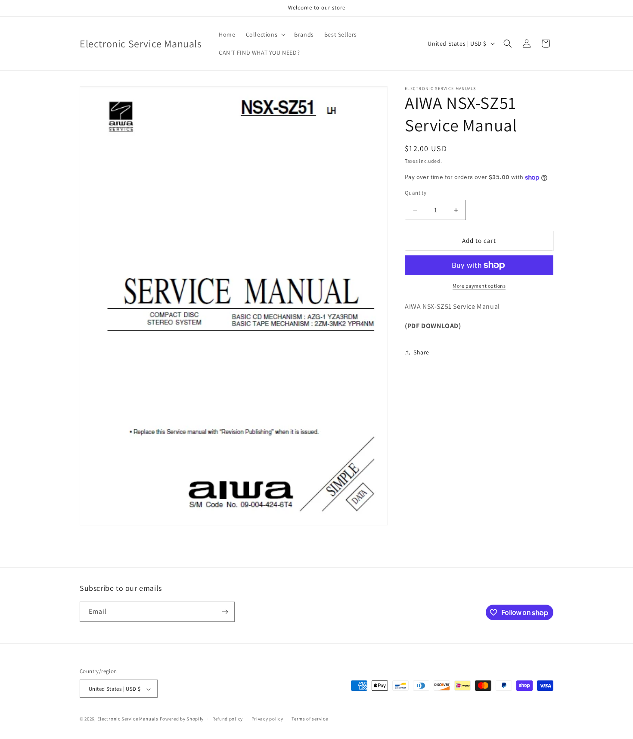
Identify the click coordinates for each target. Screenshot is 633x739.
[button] (265, 34)
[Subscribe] (224, 612)
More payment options (479, 286)
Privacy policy (267, 719)
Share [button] (421, 352)
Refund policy (227, 719)
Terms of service (310, 719)
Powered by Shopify (182, 719)
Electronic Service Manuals (127, 719)
